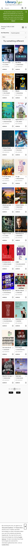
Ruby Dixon (19, 150)
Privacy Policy (19, 527)
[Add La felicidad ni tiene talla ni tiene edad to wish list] (13, 326)
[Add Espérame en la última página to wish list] (26, 326)
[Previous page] (9, 389)
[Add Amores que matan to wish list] (13, 212)
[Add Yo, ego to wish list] (26, 183)
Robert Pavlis (19, 207)
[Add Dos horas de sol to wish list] (13, 354)
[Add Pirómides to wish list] (13, 98)
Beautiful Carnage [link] (7, 376)
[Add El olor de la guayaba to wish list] (13, 126)
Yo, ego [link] (17, 176)
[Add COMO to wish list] (26, 269)
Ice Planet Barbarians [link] (20, 148)
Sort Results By (5, 32)
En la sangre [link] (19, 347)
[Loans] (22, 8)
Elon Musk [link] (18, 62)
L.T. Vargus (6, 64)
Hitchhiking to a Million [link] (20, 233)
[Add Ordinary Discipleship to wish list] (13, 155)
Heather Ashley (7, 378)
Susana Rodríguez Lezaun (21, 349)
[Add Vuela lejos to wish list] (26, 383)
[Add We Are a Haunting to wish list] (26, 297)
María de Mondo (20, 178)
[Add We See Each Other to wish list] (13, 297)
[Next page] (20, 389)
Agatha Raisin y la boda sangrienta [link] (20, 119)
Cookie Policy (5, 544)
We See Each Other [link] (7, 290)
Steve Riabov (19, 235)
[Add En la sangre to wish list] (26, 354)
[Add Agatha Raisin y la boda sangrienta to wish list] (26, 126)
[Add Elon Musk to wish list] (26, 69)
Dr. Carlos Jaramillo (21, 264)
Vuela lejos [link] (18, 376)
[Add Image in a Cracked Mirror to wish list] (13, 240)
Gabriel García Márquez (8, 121)
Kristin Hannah (20, 378)
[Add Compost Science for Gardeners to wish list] (26, 212)
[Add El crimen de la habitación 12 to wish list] (13, 269)
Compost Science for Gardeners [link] (20, 205)
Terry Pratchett (7, 93)
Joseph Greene (20, 64)
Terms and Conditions (7, 527)
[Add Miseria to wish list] (26, 98)
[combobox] (10, 8)
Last (18, 392)
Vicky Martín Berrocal (8, 321)
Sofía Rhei (19, 321)
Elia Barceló (6, 207)
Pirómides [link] (5, 91)
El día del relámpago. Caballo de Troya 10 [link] (7, 176)
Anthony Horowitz (7, 264)
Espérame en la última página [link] (20, 319)
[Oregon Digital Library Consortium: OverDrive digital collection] (14, 3)
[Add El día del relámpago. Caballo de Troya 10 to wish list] (13, 183)
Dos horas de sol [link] (7, 347)
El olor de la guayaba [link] (7, 119)
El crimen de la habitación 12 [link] (7, 262)
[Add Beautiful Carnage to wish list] (13, 383)
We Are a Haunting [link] (20, 290)
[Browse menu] (25, 8)
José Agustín (6, 349)
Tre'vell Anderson (7, 292)
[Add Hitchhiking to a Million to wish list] (26, 240)
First (11, 392)
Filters (3, 37)
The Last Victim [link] (6, 62)
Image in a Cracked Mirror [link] (7, 233)
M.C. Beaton (19, 121)
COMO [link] (17, 262)
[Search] (2, 8)
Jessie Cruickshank (8, 150)
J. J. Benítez (6, 178)
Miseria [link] (17, 91)
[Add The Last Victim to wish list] (13, 69)
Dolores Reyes (20, 93)
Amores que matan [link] (7, 205)
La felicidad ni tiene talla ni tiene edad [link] (7, 319)
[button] (23, 28)
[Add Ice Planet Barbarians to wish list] (26, 155)
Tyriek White (19, 292)
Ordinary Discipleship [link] (7, 148)
